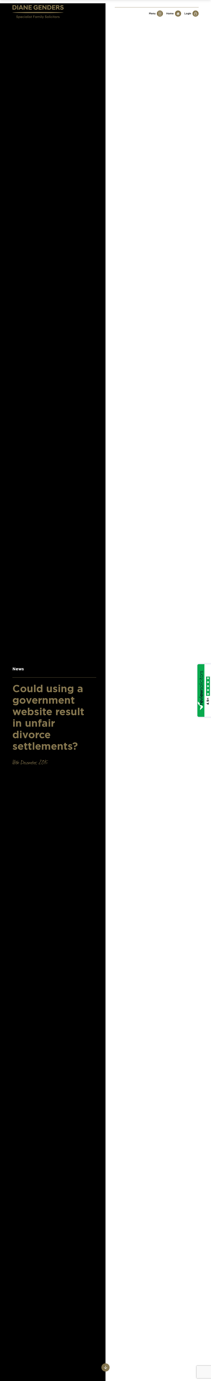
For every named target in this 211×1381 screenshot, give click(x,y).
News (18, 669)
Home (170, 13)
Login (187, 13)
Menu (152, 13)
